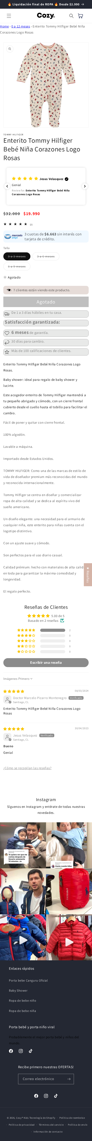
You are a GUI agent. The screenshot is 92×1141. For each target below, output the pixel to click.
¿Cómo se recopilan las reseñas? (27, 768)
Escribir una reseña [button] (46, 662)
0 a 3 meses (19, 257)
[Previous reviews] (7, 186)
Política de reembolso (72, 1117)
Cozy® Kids (22, 1117)
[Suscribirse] (69, 1079)
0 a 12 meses (20, 26)
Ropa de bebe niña (22, 1011)
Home (4, 26)
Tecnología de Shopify (42, 1117)
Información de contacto (48, 1131)
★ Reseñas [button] (88, 574)
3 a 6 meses (48, 257)
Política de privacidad (22, 1124)
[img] (13, 691)
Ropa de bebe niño (22, 1001)
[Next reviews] (85, 186)
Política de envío (78, 1124)
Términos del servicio (51, 1124)
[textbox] (46, 477)
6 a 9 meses (19, 267)
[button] (9, 16)
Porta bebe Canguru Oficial (28, 980)
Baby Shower (18, 990)
